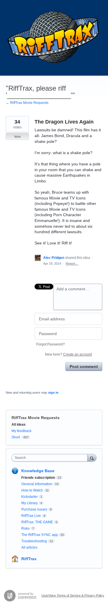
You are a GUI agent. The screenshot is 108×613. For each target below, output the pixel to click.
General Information (36, 484)
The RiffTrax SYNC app (39, 535)
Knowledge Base (37, 470)
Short (16, 437)
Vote (17, 136)
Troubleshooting (34, 541)
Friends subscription (38, 478)
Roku (25, 528)
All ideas (19, 425)
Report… (72, 263)
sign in (53, 392)
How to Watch (32, 490)
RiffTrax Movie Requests (36, 417)
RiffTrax (29, 558)
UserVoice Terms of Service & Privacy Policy (72, 595)
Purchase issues (34, 509)
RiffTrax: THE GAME (37, 522)
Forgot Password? (50, 344)
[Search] (91, 457)
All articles (29, 547)
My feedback (21, 431)
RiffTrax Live (31, 516)
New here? (68, 354)
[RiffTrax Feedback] (54, 37)
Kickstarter (29, 497)
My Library (29, 503)
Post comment (84, 366)
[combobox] (50, 458)
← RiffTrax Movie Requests (27, 103)
